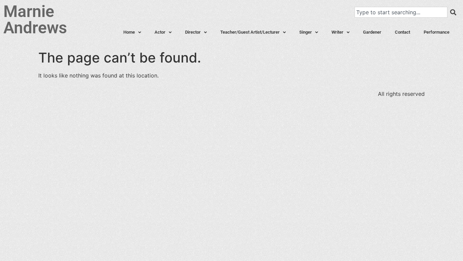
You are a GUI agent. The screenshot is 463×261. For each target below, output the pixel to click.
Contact (402, 32)
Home (129, 32)
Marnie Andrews (35, 19)
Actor (160, 32)
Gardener (372, 32)
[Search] (453, 12)
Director (193, 32)
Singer (305, 32)
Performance (436, 32)
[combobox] (401, 12)
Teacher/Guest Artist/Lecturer (250, 32)
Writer (337, 32)
